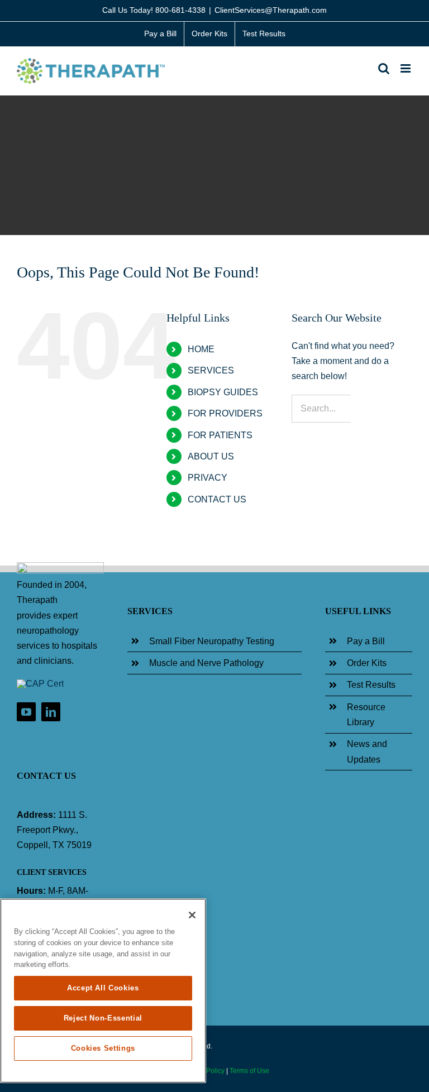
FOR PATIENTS (220, 435)
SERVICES (211, 370)
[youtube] (26, 711)
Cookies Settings (103, 1048)
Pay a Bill (366, 641)
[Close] (192, 915)
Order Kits (367, 663)
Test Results (371, 684)
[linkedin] (50, 711)
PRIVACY (207, 477)
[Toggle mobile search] (383, 68)
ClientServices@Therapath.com (270, 10)
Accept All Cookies (103, 988)
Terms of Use (249, 1071)
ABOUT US (211, 456)
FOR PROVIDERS (225, 413)
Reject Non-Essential (103, 1018)
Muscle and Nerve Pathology (206, 663)
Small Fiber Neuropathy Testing (211, 641)
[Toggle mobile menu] (406, 68)
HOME (201, 349)
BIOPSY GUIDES (223, 392)
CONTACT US (217, 499)
